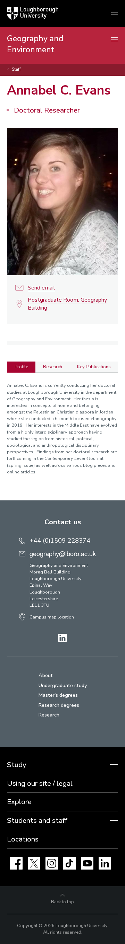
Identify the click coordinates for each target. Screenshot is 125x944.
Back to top (62, 902)
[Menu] (114, 39)
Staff (16, 69)
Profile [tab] (21, 367)
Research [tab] (52, 367)
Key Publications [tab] (94, 367)
